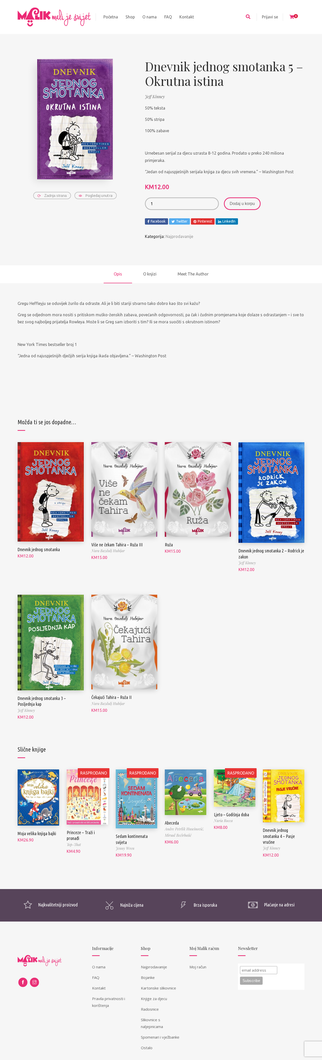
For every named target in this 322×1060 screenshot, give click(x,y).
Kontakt (99, 988)
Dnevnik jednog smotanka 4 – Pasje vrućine (279, 836)
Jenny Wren (125, 848)
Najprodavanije (179, 236)
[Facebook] (22, 982)
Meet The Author (193, 274)
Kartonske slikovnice (158, 988)
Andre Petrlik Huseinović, (184, 829)
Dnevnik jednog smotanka (39, 549)
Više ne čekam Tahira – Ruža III (117, 544)
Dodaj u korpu (242, 203)
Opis (118, 274)
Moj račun (197, 966)
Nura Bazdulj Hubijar (108, 550)
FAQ (95, 977)
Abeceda (172, 822)
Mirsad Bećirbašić (178, 835)
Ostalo (146, 1047)
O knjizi (149, 274)
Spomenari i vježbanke (160, 1037)
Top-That (74, 844)
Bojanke (148, 977)
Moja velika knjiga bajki (37, 833)
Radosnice (150, 1009)
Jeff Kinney (155, 96)
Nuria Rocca (223, 820)
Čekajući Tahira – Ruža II (111, 697)
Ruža (169, 544)
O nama (98, 966)
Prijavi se (270, 17)
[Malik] (54, 17)
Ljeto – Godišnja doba (231, 814)
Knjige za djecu (154, 998)
